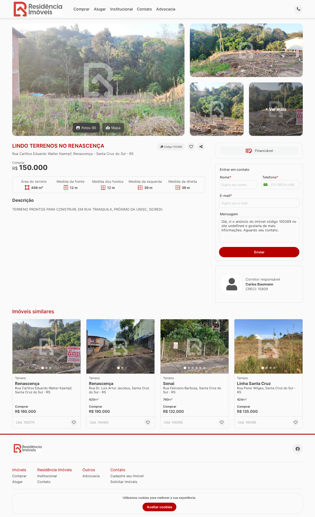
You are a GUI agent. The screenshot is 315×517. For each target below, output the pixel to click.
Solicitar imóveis (123, 482)
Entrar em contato (234, 169)
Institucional (121, 9)
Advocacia (165, 9)
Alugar (100, 9)
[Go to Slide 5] (200, 368)
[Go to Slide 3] (50, 368)
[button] (46, 346)
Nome (225, 177)
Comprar (82, 9)
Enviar (259, 252)
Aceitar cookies (159, 507)
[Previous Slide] (16, 346)
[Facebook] (297, 449)
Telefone (270, 177)
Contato (144, 9)
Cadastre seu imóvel (127, 476)
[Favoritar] (191, 146)
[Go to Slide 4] (196, 368)
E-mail (226, 195)
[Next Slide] (76, 346)
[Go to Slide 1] (42, 368)
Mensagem (229, 214)
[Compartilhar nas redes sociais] (201, 146)
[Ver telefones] (298, 9)
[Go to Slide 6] (204, 368)
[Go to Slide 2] (46, 368)
